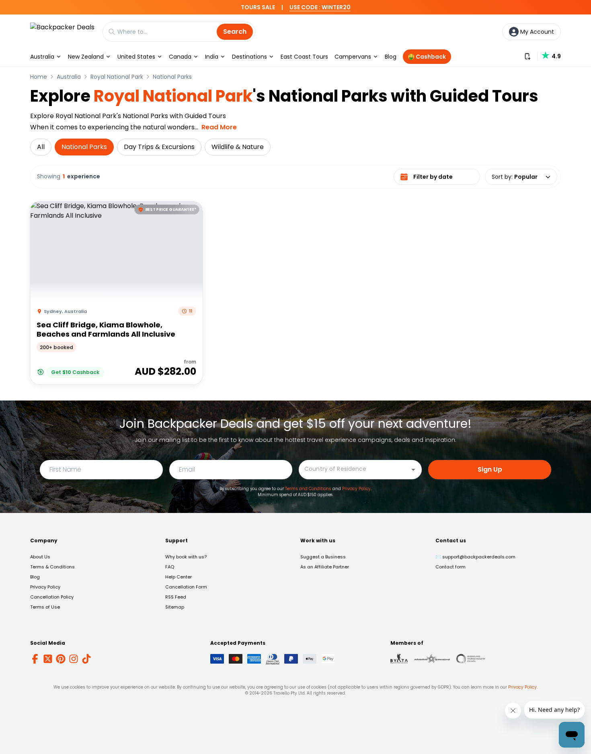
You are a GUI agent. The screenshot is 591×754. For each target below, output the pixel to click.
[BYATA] (399, 659)
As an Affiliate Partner (324, 567)
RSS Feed (175, 597)
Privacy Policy (356, 489)
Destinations (249, 57)
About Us (40, 557)
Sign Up (490, 469)
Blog (390, 57)
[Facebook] (35, 659)
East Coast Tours (304, 57)
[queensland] (470, 659)
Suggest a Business (323, 557)
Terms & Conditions (52, 567)
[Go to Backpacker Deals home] (62, 31)
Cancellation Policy (52, 597)
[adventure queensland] (432, 659)
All (41, 146)
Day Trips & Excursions (159, 146)
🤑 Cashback (427, 57)
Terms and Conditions (308, 489)
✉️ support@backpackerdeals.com (475, 557)
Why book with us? (186, 557)
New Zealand (86, 57)
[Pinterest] (61, 659)
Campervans (352, 57)
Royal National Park (116, 77)
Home (38, 77)
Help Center (178, 577)
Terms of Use (45, 607)
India (211, 57)
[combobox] (354, 469)
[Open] (413, 469)
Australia (42, 57)
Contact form (450, 567)
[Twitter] (48, 659)
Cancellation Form (186, 587)
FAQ (169, 567)
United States (136, 57)
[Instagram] (73, 659)
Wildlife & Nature (237, 146)
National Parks (172, 77)
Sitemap (174, 607)
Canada (180, 57)
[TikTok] (86, 659)
